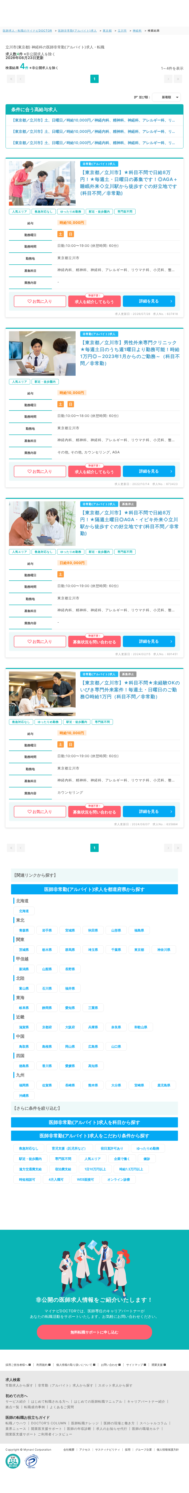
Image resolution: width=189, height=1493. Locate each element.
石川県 (47, 988)
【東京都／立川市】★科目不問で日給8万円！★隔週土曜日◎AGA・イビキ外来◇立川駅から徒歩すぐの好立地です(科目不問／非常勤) (129, 523)
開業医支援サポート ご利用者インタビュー (39, 1434)
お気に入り (42, 301)
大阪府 (70, 1027)
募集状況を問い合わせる (94, 642)
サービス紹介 (16, 1401)
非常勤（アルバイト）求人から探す (65, 1385)
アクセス (84, 1449)
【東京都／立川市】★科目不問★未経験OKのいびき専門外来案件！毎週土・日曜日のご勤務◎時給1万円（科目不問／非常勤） (130, 689)
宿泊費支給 (63, 1169)
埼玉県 (93, 950)
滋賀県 (24, 1027)
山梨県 (47, 969)
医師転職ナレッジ (85, 1423)
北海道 (24, 911)
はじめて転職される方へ (50, 1401)
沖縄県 (24, 1095)
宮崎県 (139, 1085)
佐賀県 (47, 1085)
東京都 (107, 30)
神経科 (137, 30)
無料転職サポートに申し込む (94, 1332)
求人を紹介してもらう (94, 301)
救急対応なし (28, 1148)
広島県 (93, 1046)
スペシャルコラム (153, 1423)
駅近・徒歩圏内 (30, 1159)
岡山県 (70, 1046)
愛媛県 (70, 1066)
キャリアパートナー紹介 (146, 1401)
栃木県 (47, 950)
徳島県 (24, 1066)
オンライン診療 (118, 1179)
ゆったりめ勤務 (148, 1148)
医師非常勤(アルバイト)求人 (77, 30)
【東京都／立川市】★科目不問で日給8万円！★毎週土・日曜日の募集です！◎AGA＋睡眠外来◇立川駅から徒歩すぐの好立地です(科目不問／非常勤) (129, 183)
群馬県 (70, 950)
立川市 (122, 30)
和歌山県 (140, 1027)
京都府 (47, 1027)
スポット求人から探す (115, 1385)
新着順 (166, 97)
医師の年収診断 (79, 1428)
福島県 (139, 930)
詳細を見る (149, 301)
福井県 (70, 988)
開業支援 (157, 1364)
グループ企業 (143, 1449)
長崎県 (70, 1085)
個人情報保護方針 (168, 1449)
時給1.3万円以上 (131, 1169)
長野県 (70, 969)
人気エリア (93, 1159)
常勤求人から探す (19, 1385)
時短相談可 (27, 1179)
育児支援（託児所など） (69, 1148)
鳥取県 (24, 1046)
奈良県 (116, 1027)
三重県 (93, 1008)
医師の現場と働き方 (119, 1423)
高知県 (93, 1066)
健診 (147, 1159)
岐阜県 (24, 1008)
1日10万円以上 (95, 1169)
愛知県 (70, 1008)
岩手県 (47, 930)
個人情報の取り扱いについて (74, 1364)
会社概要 (68, 1449)
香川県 (47, 1066)
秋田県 (93, 930)
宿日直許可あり (112, 1148)
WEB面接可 (85, 1179)
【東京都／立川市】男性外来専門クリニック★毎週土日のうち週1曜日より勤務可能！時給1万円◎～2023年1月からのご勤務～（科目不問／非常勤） (130, 353)
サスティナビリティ (107, 1449)
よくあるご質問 (62, 1407)
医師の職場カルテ (146, 1428)
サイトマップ (134, 1364)
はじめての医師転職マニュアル (98, 1401)
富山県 (24, 988)
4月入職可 (56, 1179)
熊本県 (93, 1085)
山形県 (116, 930)
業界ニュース (16, 1428)
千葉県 (116, 950)
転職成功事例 (34, 1407)
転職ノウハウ (16, 1423)
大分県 (116, 1085)
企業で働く (122, 1159)
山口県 (116, 1046)
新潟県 (24, 969)
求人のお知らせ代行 (111, 1428)
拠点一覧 (12, 1407)
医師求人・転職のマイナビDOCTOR (27, 30)
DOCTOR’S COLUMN (48, 1423)
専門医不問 (63, 1159)
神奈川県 (163, 950)
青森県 (24, 930)
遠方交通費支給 (30, 1169)
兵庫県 (93, 1027)
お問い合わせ (109, 1364)
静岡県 (47, 1008)
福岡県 (24, 1085)
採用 (127, 1449)
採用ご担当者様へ (17, 1364)
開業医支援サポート (46, 1428)
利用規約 (41, 1364)
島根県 (47, 1046)
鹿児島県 (163, 1085)
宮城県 (70, 930)
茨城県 (24, 950)
